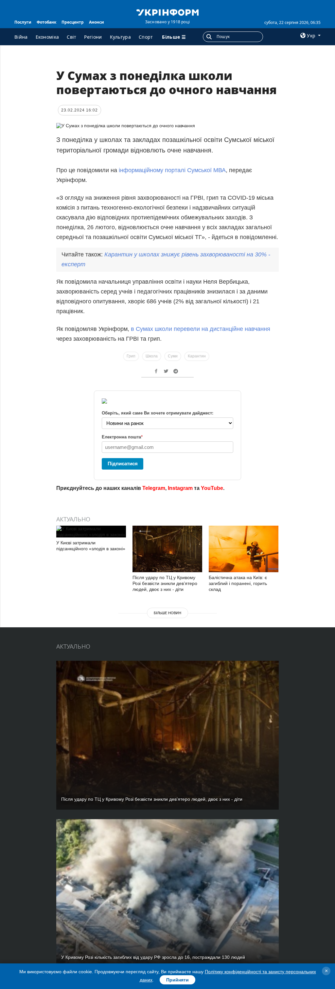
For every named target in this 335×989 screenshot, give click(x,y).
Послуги (22, 22)
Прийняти (177, 979)
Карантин (197, 356)
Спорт (146, 37)
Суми (173, 356)
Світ (71, 37)
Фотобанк (46, 22)
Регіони (93, 37)
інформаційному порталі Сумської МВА (172, 170)
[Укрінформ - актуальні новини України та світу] (167, 11)
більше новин (167, 613)
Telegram (153, 488)
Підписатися (123, 463)
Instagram (180, 488)
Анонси (96, 22)
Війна (21, 37)
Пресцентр (73, 22)
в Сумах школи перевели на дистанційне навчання (200, 329)
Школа (152, 356)
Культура (120, 37)
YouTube (212, 488)
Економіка (47, 37)
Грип (131, 356)
